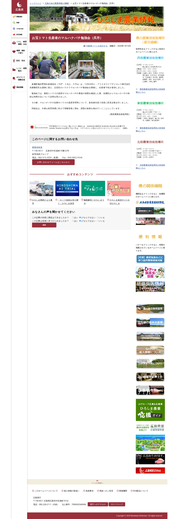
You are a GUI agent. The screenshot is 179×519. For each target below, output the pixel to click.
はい (76, 217)
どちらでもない (88, 217)
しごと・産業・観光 (21, 69)
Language (20, 28)
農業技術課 (37, 147)
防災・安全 (20, 60)
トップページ (35, 3)
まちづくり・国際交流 (20, 78)
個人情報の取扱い (72, 490)
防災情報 (19, 34)
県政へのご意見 (106, 490)
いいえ (102, 217)
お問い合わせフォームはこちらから (53, 162)
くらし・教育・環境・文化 (21, 42)
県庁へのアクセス (98, 504)
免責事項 (89, 490)
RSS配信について (140, 490)
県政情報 (19, 87)
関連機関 (123, 490)
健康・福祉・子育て (20, 51)
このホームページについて (46, 490)
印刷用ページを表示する (97, 46)
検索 (17, 23)
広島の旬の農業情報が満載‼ (57, 3)
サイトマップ (117, 504)
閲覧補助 (19, 17)
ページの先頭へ (97, 483)
